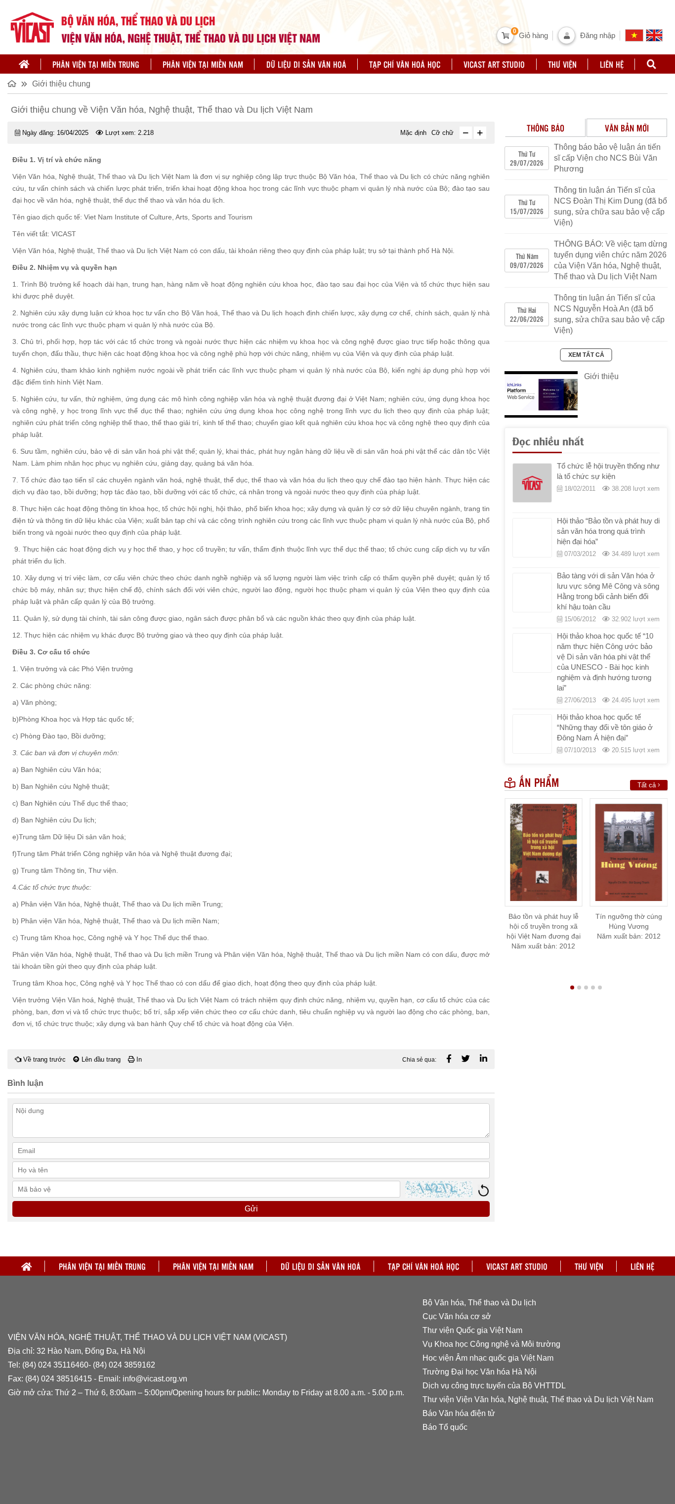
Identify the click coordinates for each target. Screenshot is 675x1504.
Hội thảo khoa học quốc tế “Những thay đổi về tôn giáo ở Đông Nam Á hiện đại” (605, 727)
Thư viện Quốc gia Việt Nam (472, 1330)
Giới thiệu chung (61, 84)
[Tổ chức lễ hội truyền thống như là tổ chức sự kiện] (532, 483)
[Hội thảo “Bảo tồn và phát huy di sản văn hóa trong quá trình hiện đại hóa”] (532, 537)
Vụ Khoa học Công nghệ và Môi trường (491, 1344)
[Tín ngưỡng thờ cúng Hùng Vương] (629, 852)
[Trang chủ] (24, 64)
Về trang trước (43, 1059)
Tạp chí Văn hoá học (404, 64)
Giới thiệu (601, 376)
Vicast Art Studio (494, 64)
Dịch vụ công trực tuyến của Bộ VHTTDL (494, 1385)
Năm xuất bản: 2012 (543, 946)
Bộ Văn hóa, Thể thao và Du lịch (479, 1302)
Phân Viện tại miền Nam (203, 64)
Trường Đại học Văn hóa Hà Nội (479, 1372)
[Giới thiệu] (541, 394)
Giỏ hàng (533, 35)
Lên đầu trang (100, 1059)
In (138, 1059)
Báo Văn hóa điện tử (458, 1413)
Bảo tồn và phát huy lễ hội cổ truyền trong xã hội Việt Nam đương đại (543, 926)
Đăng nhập (597, 35)
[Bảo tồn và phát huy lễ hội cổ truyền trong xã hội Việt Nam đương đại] (543, 852)
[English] (655, 35)
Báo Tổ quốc (444, 1427)
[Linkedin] (483, 1059)
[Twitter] (466, 1059)
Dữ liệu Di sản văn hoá (306, 64)
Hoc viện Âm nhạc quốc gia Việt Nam (487, 1358)
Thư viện (562, 64)
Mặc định (413, 132)
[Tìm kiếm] (651, 64)
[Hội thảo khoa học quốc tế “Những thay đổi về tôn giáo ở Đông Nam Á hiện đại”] (532, 734)
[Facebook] (449, 1059)
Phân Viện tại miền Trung (95, 64)
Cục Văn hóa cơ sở (456, 1316)
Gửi (251, 1208)
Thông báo (545, 128)
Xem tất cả (586, 354)
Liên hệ (612, 64)
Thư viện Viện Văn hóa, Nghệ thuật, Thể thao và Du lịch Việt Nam (538, 1399)
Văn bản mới (627, 128)
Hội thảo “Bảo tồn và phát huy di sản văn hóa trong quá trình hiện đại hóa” (608, 531)
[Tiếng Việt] (635, 35)
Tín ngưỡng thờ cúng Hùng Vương (628, 921)
